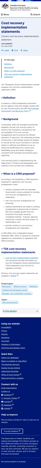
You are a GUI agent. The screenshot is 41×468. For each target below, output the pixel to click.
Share (25, 50)
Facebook (8, 395)
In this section (10, 311)
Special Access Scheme (10, 368)
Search (36, 14)
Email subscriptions (9, 388)
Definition (8, 64)
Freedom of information (10, 344)
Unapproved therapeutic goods (14, 290)
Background (9, 67)
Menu (6, 14)
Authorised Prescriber (10, 371)
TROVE (14, 276)
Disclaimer (5, 338)
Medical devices (20, 286)
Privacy (4, 331)
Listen (6, 50)
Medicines (33, 286)
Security (4, 334)
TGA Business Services (10, 364)
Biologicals (6, 286)
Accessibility (6, 327)
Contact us (5, 391)
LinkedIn (7, 408)
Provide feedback (11, 432)
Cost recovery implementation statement (21, 258)
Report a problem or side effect (14, 361)
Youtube (7, 402)
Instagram (8, 405)
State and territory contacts (12, 378)
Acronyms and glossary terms (13, 348)
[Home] (19, 7)
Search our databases (10, 358)
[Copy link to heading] (2, 97)
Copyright (5, 341)
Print (16, 50)
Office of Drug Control (10, 375)
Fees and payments (10, 302)
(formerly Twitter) (10, 398)
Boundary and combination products (16, 293)
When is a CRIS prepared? (14, 71)
